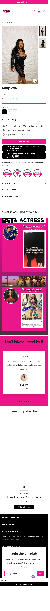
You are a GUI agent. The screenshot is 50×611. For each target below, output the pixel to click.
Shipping (5, 99)
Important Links (12, 518)
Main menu (8, 524)
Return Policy (10, 190)
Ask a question (10, 196)
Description (9, 183)
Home (4, 22)
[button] (33, 577)
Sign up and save (12, 532)
